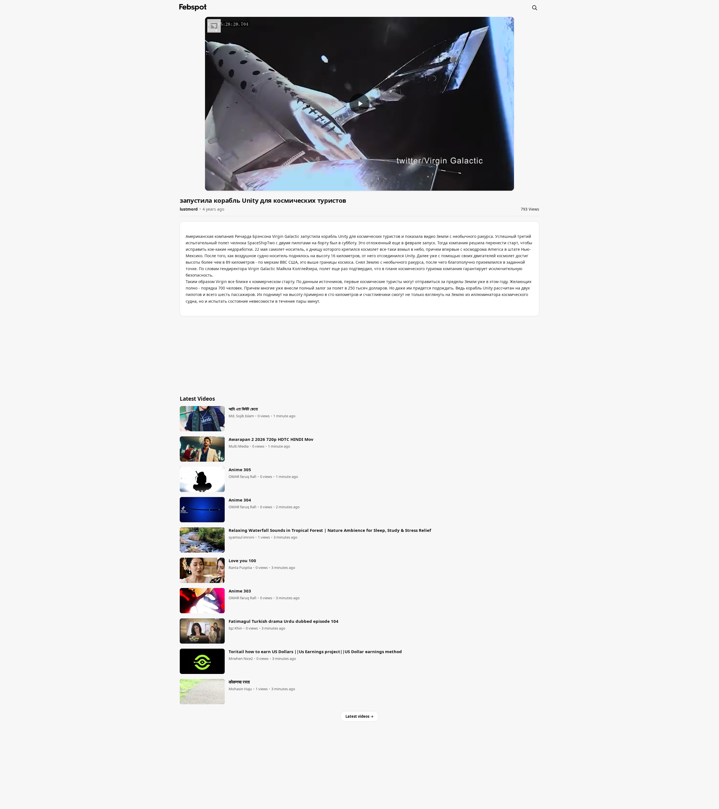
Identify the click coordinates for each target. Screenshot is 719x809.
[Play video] (359, 104)
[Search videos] (534, 7)
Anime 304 (240, 500)
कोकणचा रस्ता (239, 682)
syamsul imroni (241, 537)
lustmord (189, 209)
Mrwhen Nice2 (241, 658)
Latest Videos (197, 398)
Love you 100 (242, 560)
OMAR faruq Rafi (242, 476)
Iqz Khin (235, 628)
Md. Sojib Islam (241, 416)
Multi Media (239, 446)
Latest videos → (359, 716)
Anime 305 (240, 469)
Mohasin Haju (240, 689)
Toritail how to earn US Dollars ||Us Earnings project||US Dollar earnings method (315, 651)
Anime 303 (240, 591)
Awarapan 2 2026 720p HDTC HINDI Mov (271, 439)
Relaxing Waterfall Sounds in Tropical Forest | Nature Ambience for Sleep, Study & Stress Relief (330, 530)
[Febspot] (193, 8)
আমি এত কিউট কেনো (243, 409)
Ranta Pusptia (240, 567)
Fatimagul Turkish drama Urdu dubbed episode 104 (283, 621)
